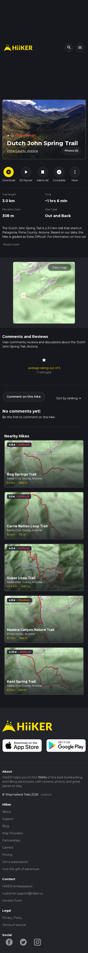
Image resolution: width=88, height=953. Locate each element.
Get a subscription (15, 862)
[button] (10, 244)
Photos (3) (71, 150)
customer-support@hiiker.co (22, 893)
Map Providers (12, 833)
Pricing (7, 855)
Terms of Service (14, 925)
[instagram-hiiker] (37, 942)
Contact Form (12, 900)
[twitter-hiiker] (23, 942)
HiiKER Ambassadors (17, 886)
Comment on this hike (24, 396)
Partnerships (11, 840)
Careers (7, 847)
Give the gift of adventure (20, 869)
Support (8, 819)
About (6, 812)
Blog (5, 826)
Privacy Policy (12, 918)
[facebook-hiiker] (9, 942)
